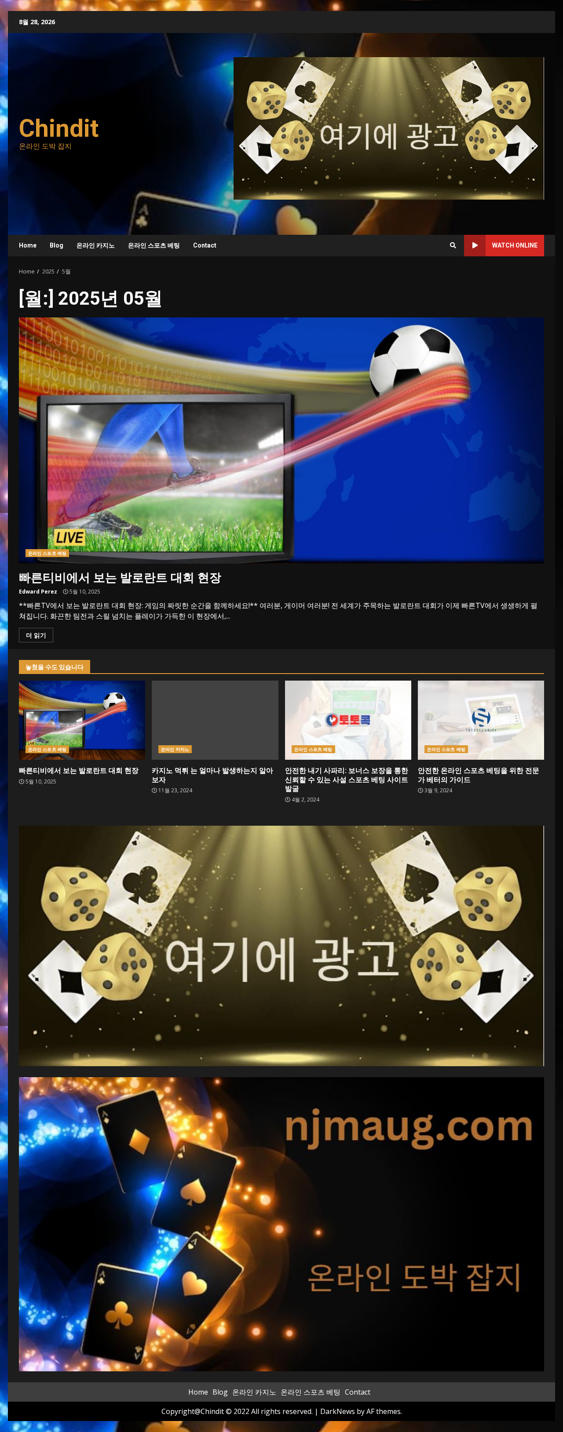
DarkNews (337, 1411)
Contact (204, 245)
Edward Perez (38, 591)
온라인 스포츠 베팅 (154, 245)
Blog (56, 245)
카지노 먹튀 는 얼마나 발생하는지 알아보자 (215, 720)
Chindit (59, 128)
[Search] (453, 245)
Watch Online (514, 245)
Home (28, 245)
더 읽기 (36, 635)
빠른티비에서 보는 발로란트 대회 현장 (281, 440)
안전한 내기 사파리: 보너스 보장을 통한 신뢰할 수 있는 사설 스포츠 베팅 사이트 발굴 (348, 720)
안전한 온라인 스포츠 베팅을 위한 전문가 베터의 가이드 (481, 720)
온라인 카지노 (96, 245)
